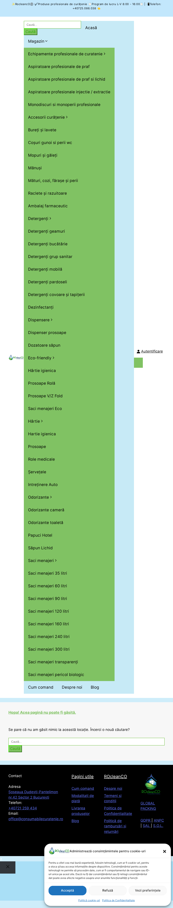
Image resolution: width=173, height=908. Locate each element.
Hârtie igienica (42, 370)
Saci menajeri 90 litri (47, 598)
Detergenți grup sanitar (50, 256)
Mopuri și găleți (42, 155)
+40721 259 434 (22, 808)
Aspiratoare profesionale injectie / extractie (69, 92)
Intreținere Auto (43, 484)
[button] (164, 851)
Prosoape (37, 446)
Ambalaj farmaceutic (48, 206)
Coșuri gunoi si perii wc (50, 142)
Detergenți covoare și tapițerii (56, 294)
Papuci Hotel (40, 535)
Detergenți (38, 218)
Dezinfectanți (41, 307)
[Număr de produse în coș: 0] (138, 363)
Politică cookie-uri (89, 900)
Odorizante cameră (46, 510)
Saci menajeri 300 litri (49, 649)
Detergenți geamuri (46, 231)
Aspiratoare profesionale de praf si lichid (66, 79)
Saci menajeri (41, 560)
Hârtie (34, 421)
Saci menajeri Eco (45, 408)
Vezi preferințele (148, 890)
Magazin (36, 41)
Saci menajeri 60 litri (47, 586)
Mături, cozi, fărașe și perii (53, 180)
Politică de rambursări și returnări (115, 826)
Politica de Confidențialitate (118, 900)
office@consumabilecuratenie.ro (35, 819)
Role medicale (41, 459)
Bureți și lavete (42, 130)
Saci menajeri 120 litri (48, 611)
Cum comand (40, 687)
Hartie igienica (42, 434)
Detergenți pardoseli (47, 282)
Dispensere (39, 320)
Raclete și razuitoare (47, 193)
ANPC (159, 820)
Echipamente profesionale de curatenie (65, 54)
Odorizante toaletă (45, 522)
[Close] (7, 867)
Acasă (91, 27)
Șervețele (37, 472)
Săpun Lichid (40, 548)
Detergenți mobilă (45, 269)
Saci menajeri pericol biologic (56, 674)
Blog (95, 687)
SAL (147, 826)
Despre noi (72, 687)
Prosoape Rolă (41, 383)
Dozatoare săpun (44, 345)
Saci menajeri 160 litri (48, 624)
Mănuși (35, 168)
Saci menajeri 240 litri (49, 636)
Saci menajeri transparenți (53, 662)
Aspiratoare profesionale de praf (59, 66)
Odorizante (38, 497)
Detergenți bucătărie (48, 244)
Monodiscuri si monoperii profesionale (64, 104)
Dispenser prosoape (47, 332)
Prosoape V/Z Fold (45, 396)
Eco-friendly (39, 358)
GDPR (146, 820)
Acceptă (67, 890)
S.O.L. (158, 826)
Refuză (107, 890)
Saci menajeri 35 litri (47, 573)
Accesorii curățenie (46, 117)
